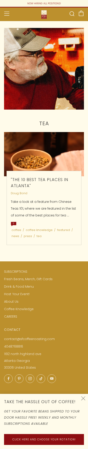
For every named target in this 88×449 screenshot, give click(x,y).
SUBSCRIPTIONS (15, 271)
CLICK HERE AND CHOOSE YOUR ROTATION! (44, 439)
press (28, 236)
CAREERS (10, 316)
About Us (11, 301)
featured (63, 230)
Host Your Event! (17, 294)
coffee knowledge (39, 230)
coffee (16, 230)
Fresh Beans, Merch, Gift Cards (28, 279)
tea (39, 236)
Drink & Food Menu (19, 286)
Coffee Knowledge (19, 309)
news (15, 236)
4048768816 (13, 346)
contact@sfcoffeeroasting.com (29, 339)
